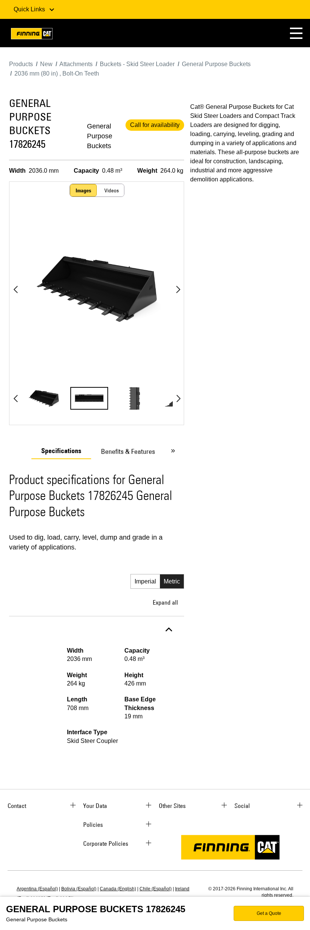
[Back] (15, 289)
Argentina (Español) (37, 888)
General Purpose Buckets (99, 136)
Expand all (165, 602)
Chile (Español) (156, 888)
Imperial (145, 581)
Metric (172, 581)
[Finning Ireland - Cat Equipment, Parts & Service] (32, 35)
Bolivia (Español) (78, 888)
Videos (111, 190)
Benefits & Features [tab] (128, 451)
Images (83, 190)
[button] (296, 33)
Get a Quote (269, 913)
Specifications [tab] (61, 451)
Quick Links (30, 9)
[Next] (178, 289)
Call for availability (155, 125)
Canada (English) (118, 888)
